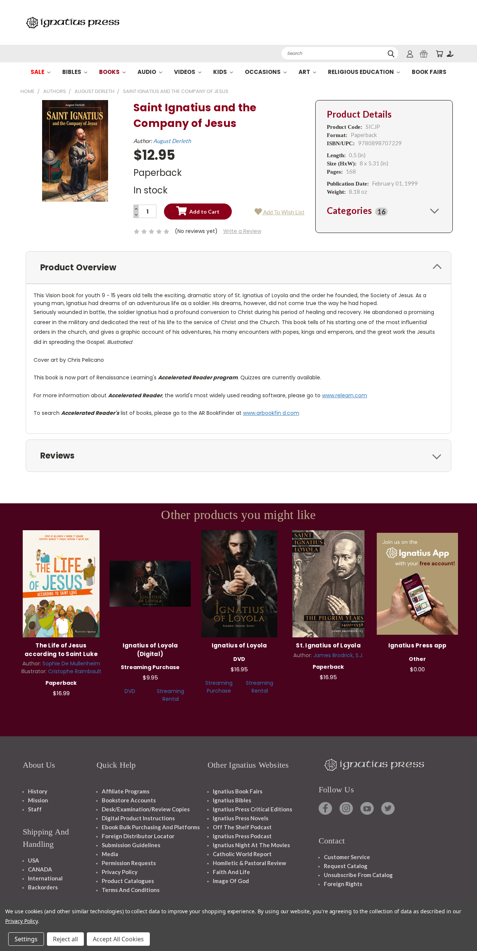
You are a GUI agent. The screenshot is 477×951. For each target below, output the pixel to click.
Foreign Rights (343, 883)
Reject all (65, 939)
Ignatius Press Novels (240, 818)
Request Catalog (345, 866)
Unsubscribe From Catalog (358, 874)
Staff (35, 809)
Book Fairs (429, 72)
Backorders (43, 887)
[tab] (384, 210)
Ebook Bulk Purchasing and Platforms (151, 827)
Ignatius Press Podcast (242, 836)
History (37, 791)
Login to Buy (150, 582)
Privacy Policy (120, 871)
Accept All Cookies (118, 939)
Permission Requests (129, 863)
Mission (38, 800)
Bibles (72, 72)
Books (110, 72)
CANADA (40, 869)
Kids (220, 72)
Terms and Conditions (130, 889)
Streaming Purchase (219, 686)
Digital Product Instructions (138, 818)
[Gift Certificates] (423, 53)
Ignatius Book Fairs (237, 791)
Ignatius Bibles (232, 800)
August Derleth (172, 140)
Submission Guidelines (131, 845)
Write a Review (242, 231)
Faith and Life (231, 871)
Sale (38, 72)
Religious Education (361, 72)
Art (304, 72)
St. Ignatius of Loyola (328, 645)
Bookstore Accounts (129, 800)
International (45, 878)
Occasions (263, 72)
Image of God (231, 880)
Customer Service (347, 857)
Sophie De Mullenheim (71, 663)
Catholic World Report (242, 854)
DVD (129, 691)
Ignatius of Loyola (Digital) (150, 649)
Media (110, 854)
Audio (147, 72)
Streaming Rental (170, 695)
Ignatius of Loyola (239, 645)
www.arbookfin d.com (271, 413)
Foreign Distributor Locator (138, 836)
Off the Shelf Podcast (242, 827)
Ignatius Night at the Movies (251, 845)
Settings (26, 939)
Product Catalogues (128, 880)
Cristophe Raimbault (74, 671)
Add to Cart (61, 582)
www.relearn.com (344, 395)
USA (33, 860)
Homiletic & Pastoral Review (249, 863)
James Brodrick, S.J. (338, 655)
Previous (457, 928)
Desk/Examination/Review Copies (146, 809)
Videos (185, 72)
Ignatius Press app (417, 645)
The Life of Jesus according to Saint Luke (61, 649)
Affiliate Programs (125, 791)
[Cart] (439, 53)
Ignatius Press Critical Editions (252, 809)
